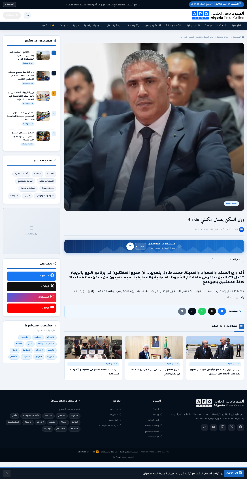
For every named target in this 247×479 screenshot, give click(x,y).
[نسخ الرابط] (192, 311)
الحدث (222, 25)
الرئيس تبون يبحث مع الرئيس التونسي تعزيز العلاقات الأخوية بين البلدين (215, 372)
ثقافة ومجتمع (153, 25)
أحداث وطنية (223, 37)
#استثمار (61, 429)
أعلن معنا (113, 420)
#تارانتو (39, 350)
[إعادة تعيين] (212, 259)
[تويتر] (231, 427)
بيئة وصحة (134, 25)
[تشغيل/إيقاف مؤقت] (130, 246)
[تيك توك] (204, 427)
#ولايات (26, 357)
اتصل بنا (114, 415)
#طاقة (19, 344)
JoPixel (116, 457)
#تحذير (51, 350)
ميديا (76, 25)
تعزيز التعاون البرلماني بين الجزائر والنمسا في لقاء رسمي (155, 372)
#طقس (38, 337)
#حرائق (38, 357)
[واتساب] (202, 311)
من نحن (114, 409)
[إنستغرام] (222, 427)
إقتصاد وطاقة (173, 25)
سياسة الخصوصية (108, 426)
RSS (93, 452)
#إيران (14, 350)
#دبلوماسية (13, 422)
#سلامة (26, 350)
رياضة (208, 25)
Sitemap (82, 452)
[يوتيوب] (213, 427)
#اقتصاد (24, 337)
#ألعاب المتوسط (46, 344)
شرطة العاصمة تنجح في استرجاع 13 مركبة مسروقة (94, 372)
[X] (212, 311)
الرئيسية (236, 25)
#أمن (30, 344)
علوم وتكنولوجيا (93, 25)
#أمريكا (50, 357)
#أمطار (13, 357)
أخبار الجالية (193, 25)
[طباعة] (182, 311)
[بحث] (27, 15)
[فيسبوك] (222, 311)
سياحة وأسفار (115, 25)
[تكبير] (218, 259)
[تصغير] (224, 259)
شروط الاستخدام (109, 452)
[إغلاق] (6, 473)
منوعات (64, 25)
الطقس (46, 25)
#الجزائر (50, 337)
